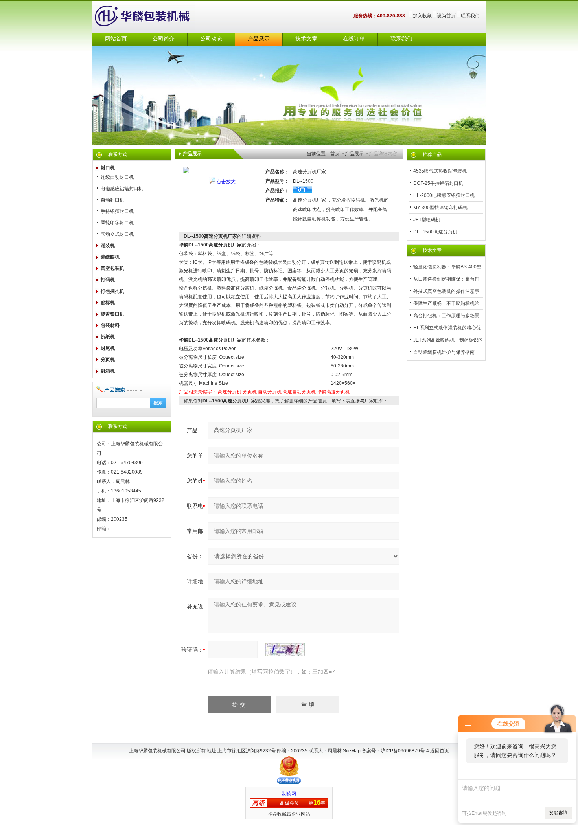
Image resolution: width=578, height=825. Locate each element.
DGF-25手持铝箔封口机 (438, 183)
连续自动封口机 (117, 177)
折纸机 (108, 337)
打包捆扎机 (112, 291)
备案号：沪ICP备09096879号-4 (396, 750)
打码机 (108, 280)
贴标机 (108, 302)
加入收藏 (422, 15)
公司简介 (164, 39)
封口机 (108, 168)
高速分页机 (229, 392)
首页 (335, 153)
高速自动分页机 (299, 392)
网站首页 (116, 39)
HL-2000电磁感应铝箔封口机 (444, 195)
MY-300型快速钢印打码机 (440, 207)
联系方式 (117, 154)
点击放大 (226, 181)
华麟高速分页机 (333, 392)
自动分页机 (270, 392)
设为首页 (446, 15)
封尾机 (108, 348)
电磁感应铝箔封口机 (122, 188)
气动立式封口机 (117, 234)
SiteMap (352, 750)
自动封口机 (112, 200)
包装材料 (110, 325)
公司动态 (211, 39)
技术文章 (306, 39)
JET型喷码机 (426, 219)
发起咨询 (558, 813)
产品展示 (259, 39)
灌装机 (108, 245)
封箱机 (108, 371)
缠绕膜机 (110, 257)
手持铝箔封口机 (117, 211)
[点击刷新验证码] (285, 649)
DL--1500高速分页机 (435, 232)
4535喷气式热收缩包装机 (440, 171)
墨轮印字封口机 (117, 223)
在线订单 (354, 39)
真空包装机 (112, 268)
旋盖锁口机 (112, 314)
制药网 (289, 793)
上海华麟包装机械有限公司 (151, 17)
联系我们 (470, 15)
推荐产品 (432, 154)
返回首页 (439, 750)
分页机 (108, 359)
